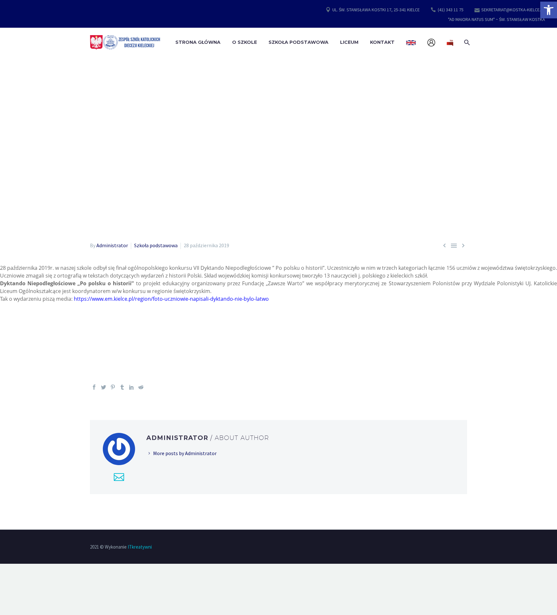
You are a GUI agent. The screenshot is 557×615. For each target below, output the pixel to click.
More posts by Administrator (185, 453)
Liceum (349, 42)
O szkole (244, 42)
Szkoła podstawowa (156, 245)
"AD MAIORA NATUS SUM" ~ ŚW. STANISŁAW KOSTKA (496, 19)
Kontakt (382, 42)
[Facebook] (94, 387)
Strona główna (197, 42)
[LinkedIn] (131, 387)
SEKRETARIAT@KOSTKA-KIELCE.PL (513, 10)
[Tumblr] (122, 387)
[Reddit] (140, 387)
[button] (548, 10)
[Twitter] (103, 387)
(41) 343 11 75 (451, 10)
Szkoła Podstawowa (298, 42)
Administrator (112, 245)
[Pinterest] (112, 387)
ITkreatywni (140, 547)
